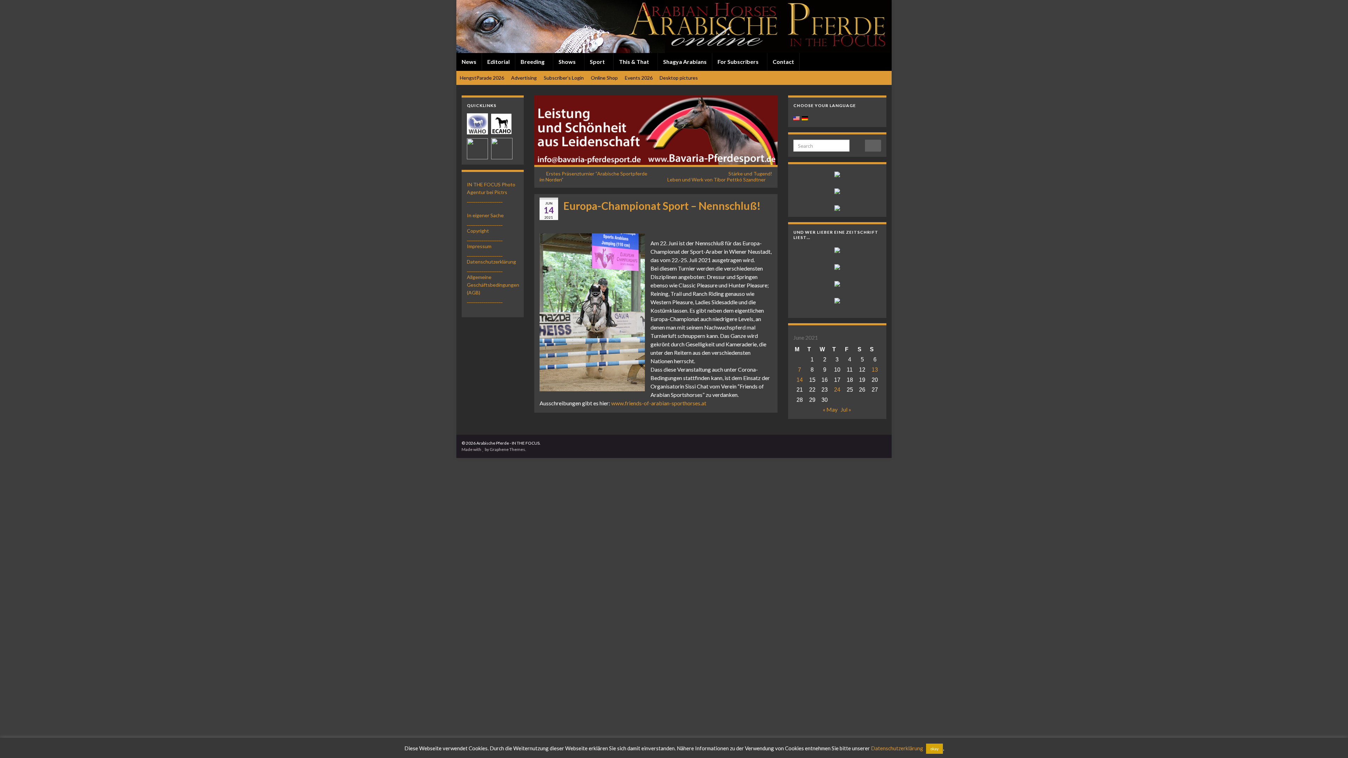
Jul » (846, 409)
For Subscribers (739, 61)
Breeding (533, 61)
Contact (783, 61)
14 (800, 380)
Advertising (524, 78)
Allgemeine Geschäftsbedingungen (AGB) (493, 284)
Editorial (498, 61)
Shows (568, 61)
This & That (634, 61)
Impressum (479, 246)
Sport (598, 61)
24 (837, 390)
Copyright (478, 231)
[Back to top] (1332, 742)
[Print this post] (767, 217)
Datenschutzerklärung (491, 262)
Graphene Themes (507, 449)
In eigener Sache (485, 215)
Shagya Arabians (685, 61)
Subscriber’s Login (564, 78)
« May (830, 409)
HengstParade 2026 (482, 78)
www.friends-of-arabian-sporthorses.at (658, 403)
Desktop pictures (679, 78)
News (469, 61)
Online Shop (604, 78)
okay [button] (934, 748)
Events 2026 (639, 78)
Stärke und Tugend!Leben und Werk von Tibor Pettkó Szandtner (719, 176)
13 (875, 370)
